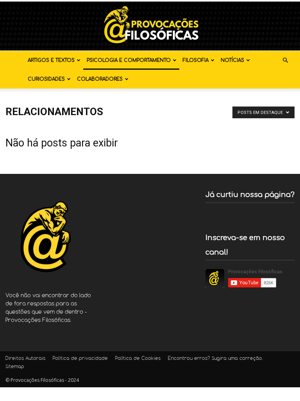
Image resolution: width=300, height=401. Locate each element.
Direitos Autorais (25, 358)
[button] (285, 60)
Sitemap (14, 367)
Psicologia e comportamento (129, 60)
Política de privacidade (80, 358)
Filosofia (196, 60)
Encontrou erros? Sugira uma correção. (215, 358)
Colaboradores (100, 79)
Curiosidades (46, 79)
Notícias (232, 60)
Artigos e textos (51, 60)
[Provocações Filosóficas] (150, 26)
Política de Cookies (138, 358)
